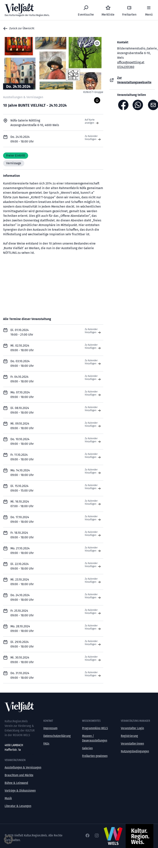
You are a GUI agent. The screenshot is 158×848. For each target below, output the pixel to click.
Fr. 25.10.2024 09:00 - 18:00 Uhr (22, 613)
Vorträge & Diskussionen (20, 790)
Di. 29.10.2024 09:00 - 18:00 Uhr (22, 644)
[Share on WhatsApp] (139, 105)
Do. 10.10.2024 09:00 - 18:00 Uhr (22, 441)
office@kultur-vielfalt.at (19, 754)
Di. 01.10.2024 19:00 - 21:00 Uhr (21, 332)
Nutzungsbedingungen (135, 751)
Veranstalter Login (132, 728)
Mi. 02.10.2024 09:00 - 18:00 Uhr (22, 348)
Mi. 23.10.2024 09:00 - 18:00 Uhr (22, 582)
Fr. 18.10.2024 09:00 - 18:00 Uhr (22, 535)
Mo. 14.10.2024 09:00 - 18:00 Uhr (22, 472)
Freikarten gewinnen (95, 756)
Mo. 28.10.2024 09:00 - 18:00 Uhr (22, 628)
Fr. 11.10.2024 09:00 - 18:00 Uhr (22, 457)
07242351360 (125, 67)
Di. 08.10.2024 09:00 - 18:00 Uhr (22, 410)
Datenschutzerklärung (57, 736)
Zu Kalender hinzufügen (91, 138)
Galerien (87, 748)
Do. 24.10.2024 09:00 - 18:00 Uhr (22, 597)
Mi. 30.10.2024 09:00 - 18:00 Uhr (22, 660)
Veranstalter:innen (132, 743)
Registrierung (129, 736)
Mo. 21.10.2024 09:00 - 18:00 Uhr (22, 550)
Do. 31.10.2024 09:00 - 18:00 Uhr (22, 675)
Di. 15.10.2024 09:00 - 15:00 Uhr (22, 488)
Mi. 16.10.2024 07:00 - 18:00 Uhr (22, 504)
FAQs (46, 743)
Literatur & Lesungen (18, 806)
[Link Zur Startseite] (79, 707)
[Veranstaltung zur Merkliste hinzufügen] (97, 43)
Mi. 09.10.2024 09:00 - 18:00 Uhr (22, 426)
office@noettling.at (130, 62)
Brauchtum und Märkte (19, 775)
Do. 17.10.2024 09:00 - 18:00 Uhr (22, 519)
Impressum (50, 728)
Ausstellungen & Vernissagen (23, 767)
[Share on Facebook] (123, 105)
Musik (8, 798)
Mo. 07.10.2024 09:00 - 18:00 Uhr (22, 394)
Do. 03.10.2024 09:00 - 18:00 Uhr (22, 363)
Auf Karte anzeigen (90, 121)
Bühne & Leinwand (16, 783)
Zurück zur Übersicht (21, 28)
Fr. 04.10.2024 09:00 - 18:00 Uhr (22, 379)
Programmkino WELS (95, 728)
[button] (8, 839)
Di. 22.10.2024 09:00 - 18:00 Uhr (22, 566)
